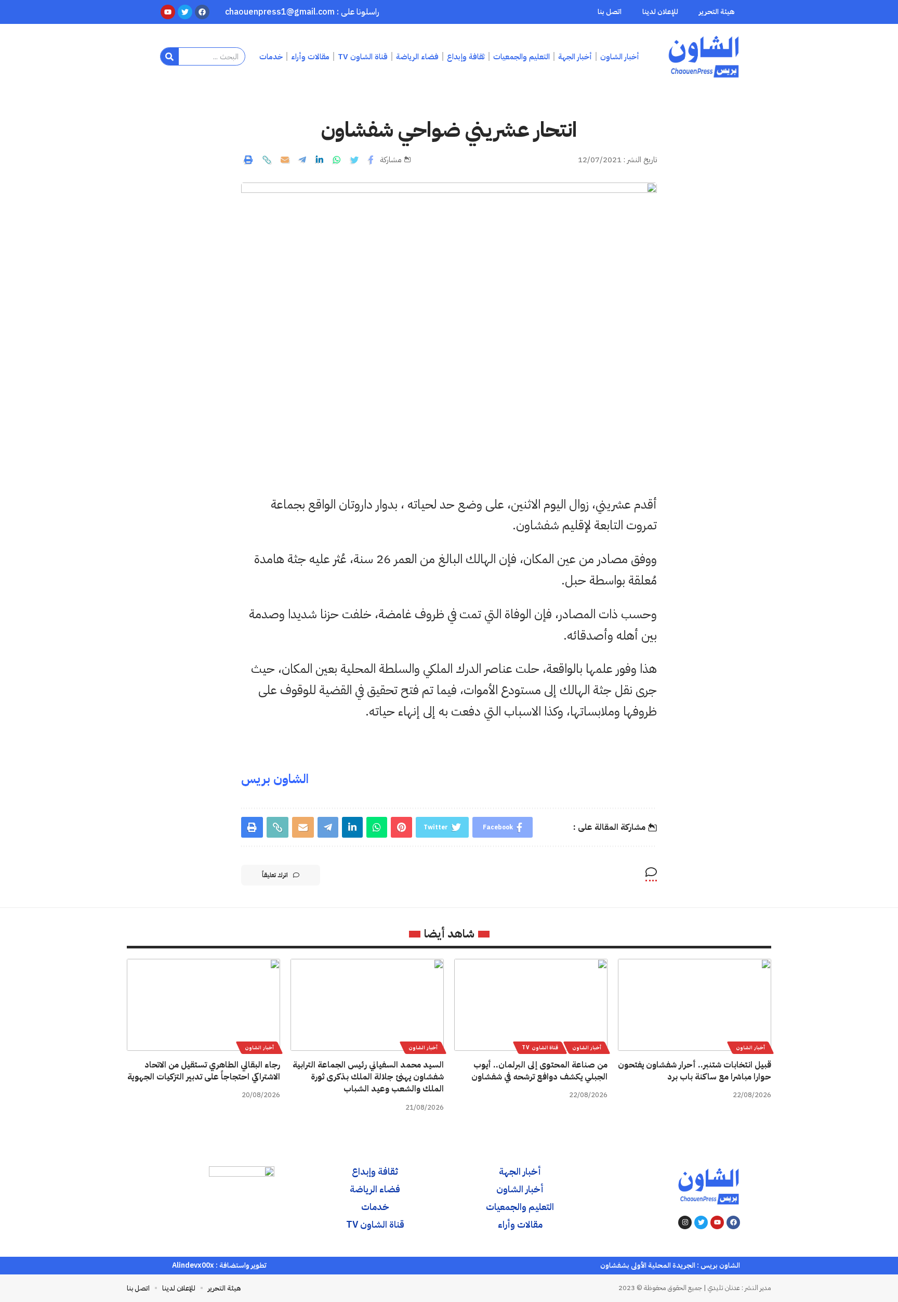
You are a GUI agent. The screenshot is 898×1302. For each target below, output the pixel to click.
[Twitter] (701, 1222)
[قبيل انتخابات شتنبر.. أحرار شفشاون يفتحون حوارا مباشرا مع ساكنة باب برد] (694, 1005)
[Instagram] (685, 1222)
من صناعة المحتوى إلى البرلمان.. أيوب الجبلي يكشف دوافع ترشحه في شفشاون (539, 1071)
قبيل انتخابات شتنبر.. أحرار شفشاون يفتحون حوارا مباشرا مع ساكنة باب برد (694, 1071)
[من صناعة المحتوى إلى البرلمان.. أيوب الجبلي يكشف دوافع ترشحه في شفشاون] (531, 1005)
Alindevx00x (193, 1265)
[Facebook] (733, 1222)
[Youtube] (717, 1222)
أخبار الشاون (750, 1047)
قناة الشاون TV (540, 1047)
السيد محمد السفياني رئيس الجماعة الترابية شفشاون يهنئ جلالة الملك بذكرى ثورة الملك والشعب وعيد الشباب (368, 1077)
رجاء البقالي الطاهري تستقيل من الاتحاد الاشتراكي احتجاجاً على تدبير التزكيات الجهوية (203, 1071)
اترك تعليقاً (275, 875)
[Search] (170, 56)
